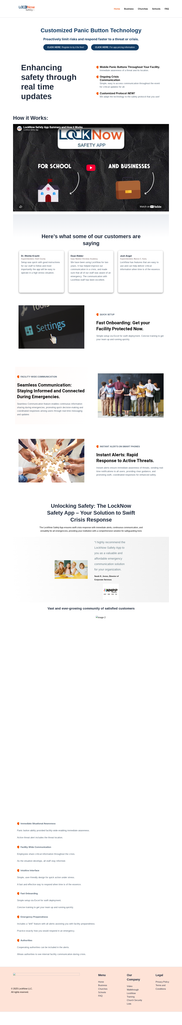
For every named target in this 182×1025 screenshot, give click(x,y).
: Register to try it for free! (65, 47)
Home (117, 8)
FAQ (167, 8)
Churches (143, 8)
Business (129, 8)
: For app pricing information (115, 47)
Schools (156, 8)
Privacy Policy (162, 982)
